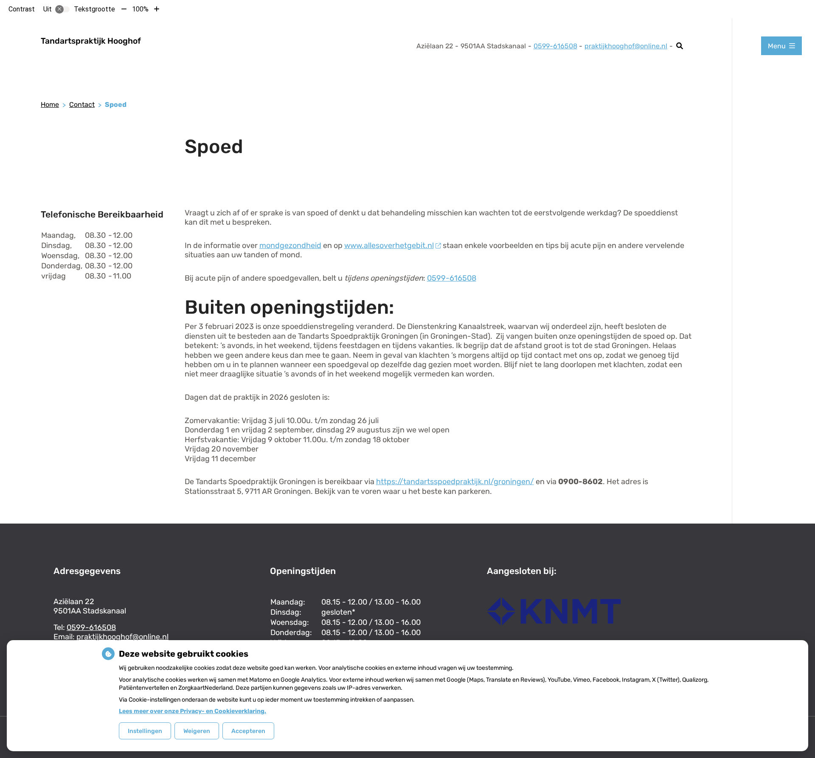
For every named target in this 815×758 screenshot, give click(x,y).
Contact (82, 104)
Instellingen (145, 731)
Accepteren (248, 731)
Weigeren (196, 731)
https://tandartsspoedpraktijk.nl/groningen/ (455, 481)
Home (50, 104)
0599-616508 (451, 278)
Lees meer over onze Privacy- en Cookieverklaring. (192, 711)
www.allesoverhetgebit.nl (389, 245)
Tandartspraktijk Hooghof (91, 41)
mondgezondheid (290, 245)
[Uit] (62, 9)
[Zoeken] (680, 45)
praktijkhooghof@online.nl (626, 46)
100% (140, 9)
